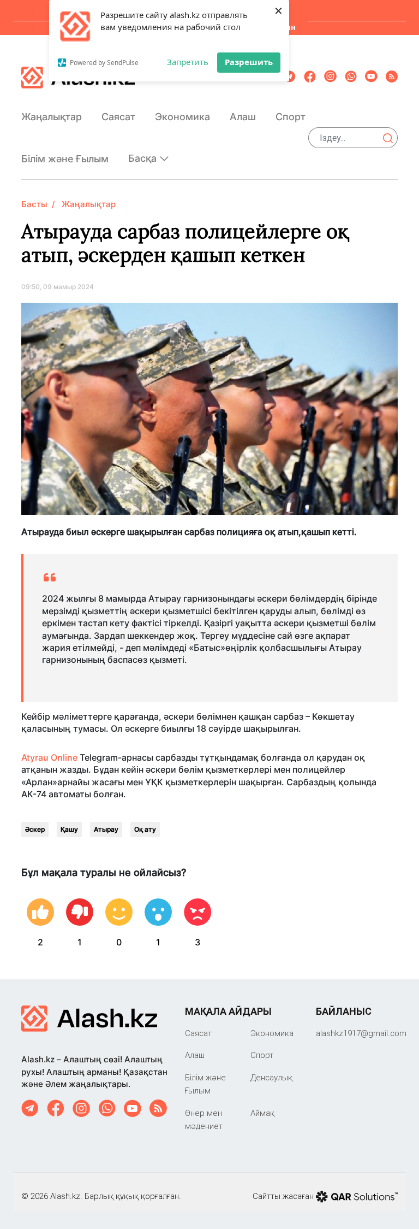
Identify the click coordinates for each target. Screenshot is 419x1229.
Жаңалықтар (51, 116)
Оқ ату (145, 829)
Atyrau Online (49, 757)
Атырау (106, 829)
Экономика (182, 116)
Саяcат (118, 116)
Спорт (291, 116)
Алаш (243, 116)
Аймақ (262, 1113)
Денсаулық (271, 1077)
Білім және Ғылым (65, 158)
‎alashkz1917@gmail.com (361, 1033)
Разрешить (249, 61)
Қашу (69, 829)
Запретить (187, 61)
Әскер (35, 829)
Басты (34, 204)
